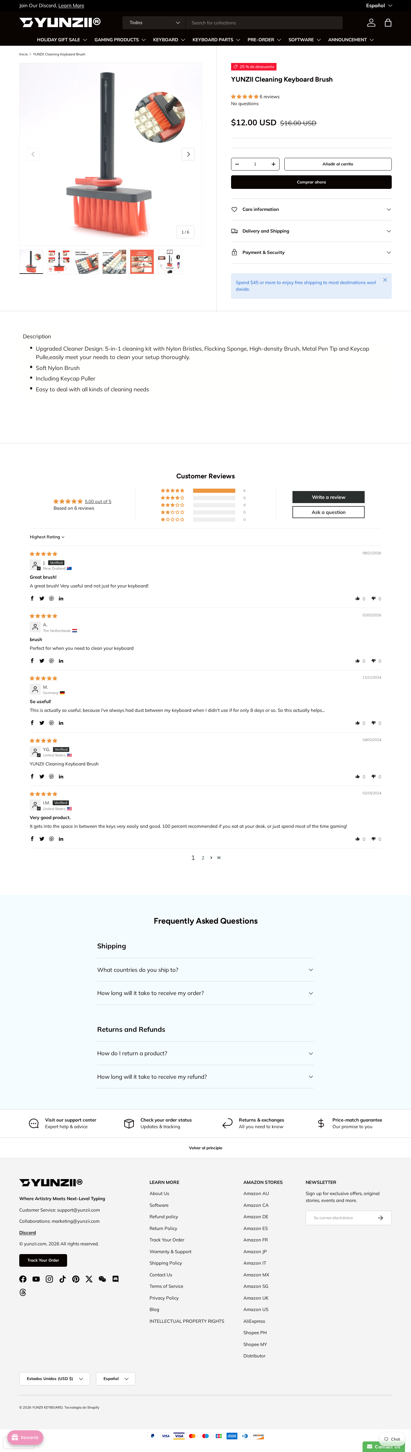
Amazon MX (256, 1275)
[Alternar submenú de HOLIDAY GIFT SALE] (84, 39)
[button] (388, 22)
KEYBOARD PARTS (213, 40)
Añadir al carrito (338, 163)
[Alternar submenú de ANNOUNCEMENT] (371, 39)
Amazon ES (255, 1228)
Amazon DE (255, 1216)
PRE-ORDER (261, 40)
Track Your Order (43, 1260)
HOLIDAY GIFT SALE (58, 40)
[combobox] (232, 22)
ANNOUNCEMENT (347, 40)
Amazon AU (256, 1193)
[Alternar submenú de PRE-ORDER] (279, 39)
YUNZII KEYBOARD (47, 1407)
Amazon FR (255, 1240)
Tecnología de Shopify (81, 1407)
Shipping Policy (166, 1263)
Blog (154, 1309)
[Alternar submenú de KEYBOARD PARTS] (238, 39)
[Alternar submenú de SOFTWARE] (318, 39)
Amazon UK (256, 1298)
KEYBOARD (165, 40)
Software (159, 1205)
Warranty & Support (170, 1251)
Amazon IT (254, 1263)
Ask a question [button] (329, 512)
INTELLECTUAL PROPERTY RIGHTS (187, 1321)
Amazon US (255, 1309)
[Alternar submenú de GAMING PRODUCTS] (143, 39)
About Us (159, 1193)
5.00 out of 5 (98, 501)
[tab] (37, 336)
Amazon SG (255, 1286)
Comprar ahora (311, 182)
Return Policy (163, 1228)
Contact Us (161, 1275)
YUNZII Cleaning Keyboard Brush (59, 54)
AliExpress (254, 1321)
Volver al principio (205, 1147)
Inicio (23, 54)
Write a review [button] (328, 497)
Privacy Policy (164, 1298)
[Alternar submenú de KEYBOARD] (183, 39)
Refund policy (164, 1216)
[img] (43, 554)
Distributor (254, 1356)
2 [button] (203, 858)
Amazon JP (255, 1251)
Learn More (71, 5)
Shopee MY (255, 1344)
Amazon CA (256, 1205)
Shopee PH (255, 1332)
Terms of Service (166, 1286)
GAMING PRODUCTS (116, 40)
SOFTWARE (301, 40)
